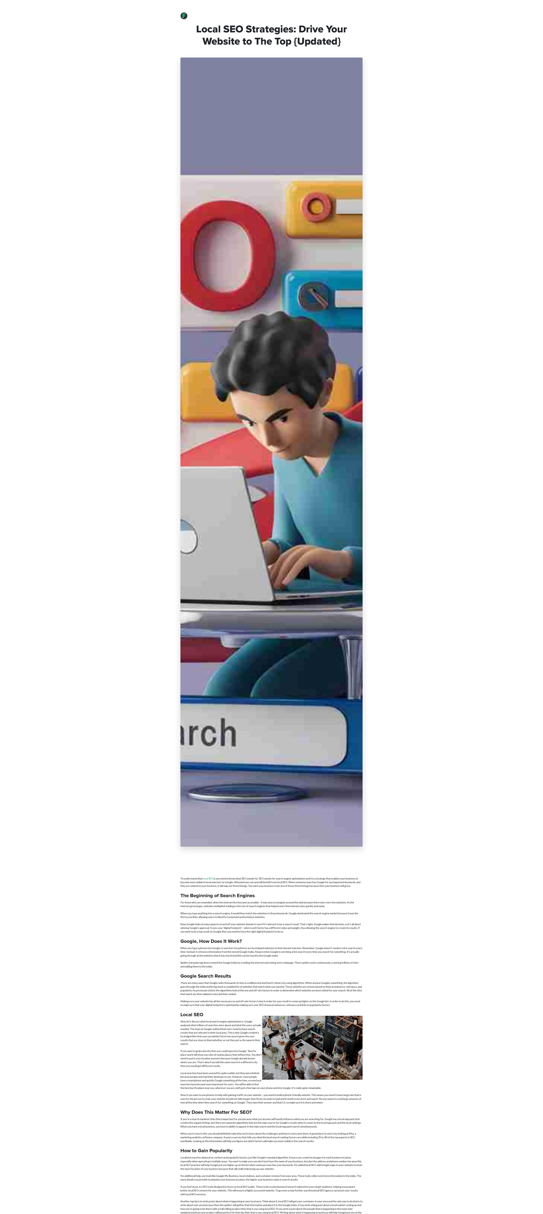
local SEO (208, 878)
